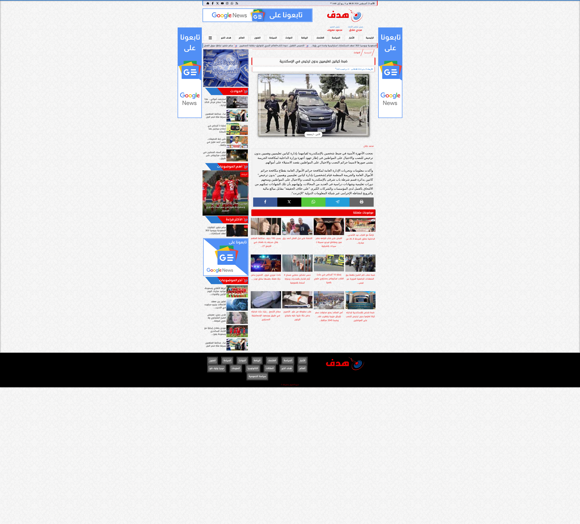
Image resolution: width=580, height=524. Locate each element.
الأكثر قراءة (234, 219)
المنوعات (236, 368)
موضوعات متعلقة (363, 212)
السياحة (273, 38)
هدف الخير (226, 38)
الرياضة (304, 38)
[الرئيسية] (207, 3)
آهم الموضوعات (229, 166)
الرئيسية (370, 38)
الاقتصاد (320, 38)
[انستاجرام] (227, 3)
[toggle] (210, 37)
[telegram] (337, 202)
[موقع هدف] (345, 15)
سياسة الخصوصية (257, 376)
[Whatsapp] (232, 3)
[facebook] (265, 202)
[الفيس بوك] (212, 3)
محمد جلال (369, 146)
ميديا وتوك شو (216, 368)
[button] (208, 194)
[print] (362, 202)
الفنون (257, 38)
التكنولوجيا (253, 368)
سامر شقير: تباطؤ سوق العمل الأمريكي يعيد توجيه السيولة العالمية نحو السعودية (243, 46)
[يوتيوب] (222, 3)
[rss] (236, 3)
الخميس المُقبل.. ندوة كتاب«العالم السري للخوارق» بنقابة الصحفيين (321, 46)
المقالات (270, 368)
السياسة (336, 38)
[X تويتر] (217, 3)
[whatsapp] (313, 202)
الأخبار (351, 38)
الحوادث (288, 38)
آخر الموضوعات (230, 280)
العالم (242, 38)
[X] (289, 202)
